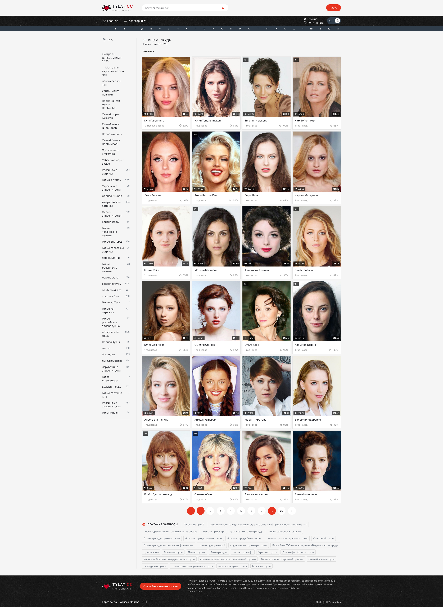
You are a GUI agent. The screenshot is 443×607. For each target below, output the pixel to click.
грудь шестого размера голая (248, 545)
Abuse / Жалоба (129, 602)
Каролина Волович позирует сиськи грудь (169, 559)
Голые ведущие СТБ (112, 394)
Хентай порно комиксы (111, 116)
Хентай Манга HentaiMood (111, 142)
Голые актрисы (111, 180)
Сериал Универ (112, 196)
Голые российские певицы (109, 267)
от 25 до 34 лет (112, 290)
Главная (112, 21)
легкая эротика (112, 361)
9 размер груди (267, 552)
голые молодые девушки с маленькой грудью (228, 559)
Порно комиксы (112, 134)
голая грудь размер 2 (212, 545)
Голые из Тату (111, 302)
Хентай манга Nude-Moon (111, 126)
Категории (136, 21)
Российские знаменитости (111, 404)
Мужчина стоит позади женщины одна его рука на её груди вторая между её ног (258, 524)
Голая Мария (110, 412)
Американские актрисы (111, 204)
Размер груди (219, 552)
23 (281, 510)
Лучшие (312, 19)
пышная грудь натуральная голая (287, 538)
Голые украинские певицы (109, 231)
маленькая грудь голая (232, 566)
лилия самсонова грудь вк (285, 531)
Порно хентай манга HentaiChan (111, 104)
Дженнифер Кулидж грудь (298, 552)
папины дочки (111, 258)
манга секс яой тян (111, 82)
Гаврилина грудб (194, 524)
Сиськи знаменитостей (112, 213)
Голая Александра (109, 378)
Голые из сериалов (108, 310)
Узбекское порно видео (113, 161)
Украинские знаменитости (111, 187)
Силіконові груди (323, 538)
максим (106, 348)
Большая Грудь (261, 566)
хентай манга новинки (110, 92)
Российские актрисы (109, 171)
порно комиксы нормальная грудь (192, 566)
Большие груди (173, 552)
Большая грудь (111, 386)
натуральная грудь (110, 334)
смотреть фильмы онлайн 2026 (112, 57)
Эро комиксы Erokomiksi (110, 152)
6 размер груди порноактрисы (203, 538)
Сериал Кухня (111, 342)
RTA (145, 602)
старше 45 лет (111, 296)
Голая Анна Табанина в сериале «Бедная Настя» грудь (305, 545)
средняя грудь (111, 284)
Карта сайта (109, 602)
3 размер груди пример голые (162, 538)
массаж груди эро (214, 531)
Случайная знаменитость (160, 586)
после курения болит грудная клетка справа (170, 531)
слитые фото (110, 222)
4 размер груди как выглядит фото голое (168, 545)
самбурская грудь (155, 566)
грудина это (151, 552)
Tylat (191, 591)
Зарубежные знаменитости (111, 368)
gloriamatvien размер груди (246, 531)
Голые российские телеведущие (111, 322)
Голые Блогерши (112, 241)
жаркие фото (110, 277)
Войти (333, 8)
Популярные (315, 22)
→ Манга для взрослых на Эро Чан (113, 71)
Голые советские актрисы (113, 249)
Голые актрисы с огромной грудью (282, 559)
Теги (110, 40)
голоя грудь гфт (243, 552)
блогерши (108, 354)
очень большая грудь (322, 559)
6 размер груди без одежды (244, 538)
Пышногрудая (196, 552)
